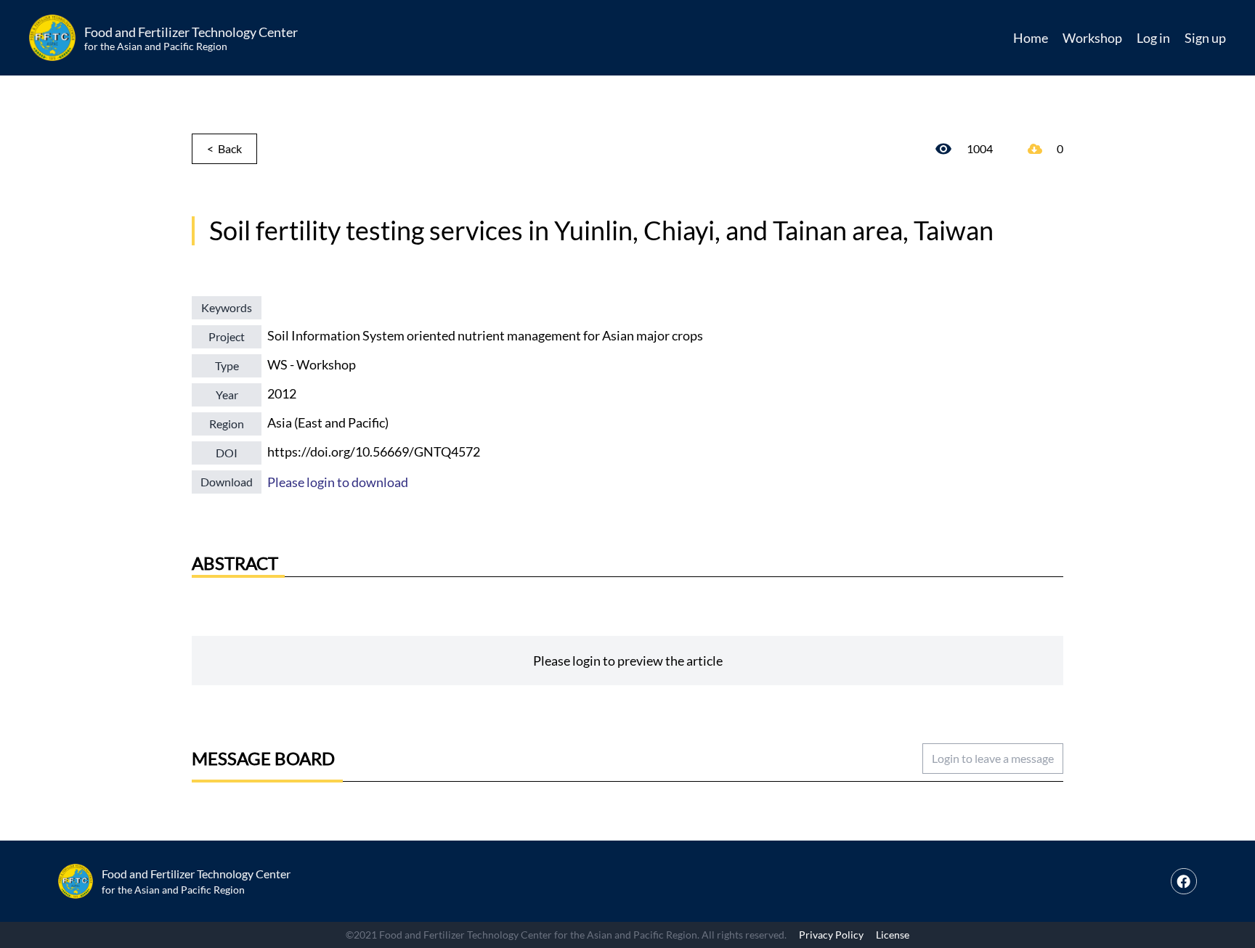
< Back (224, 148)
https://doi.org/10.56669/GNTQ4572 (373, 451)
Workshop (1092, 38)
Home (1030, 38)
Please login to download (337, 482)
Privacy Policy (831, 934)
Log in (1153, 38)
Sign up (1205, 38)
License (892, 934)
